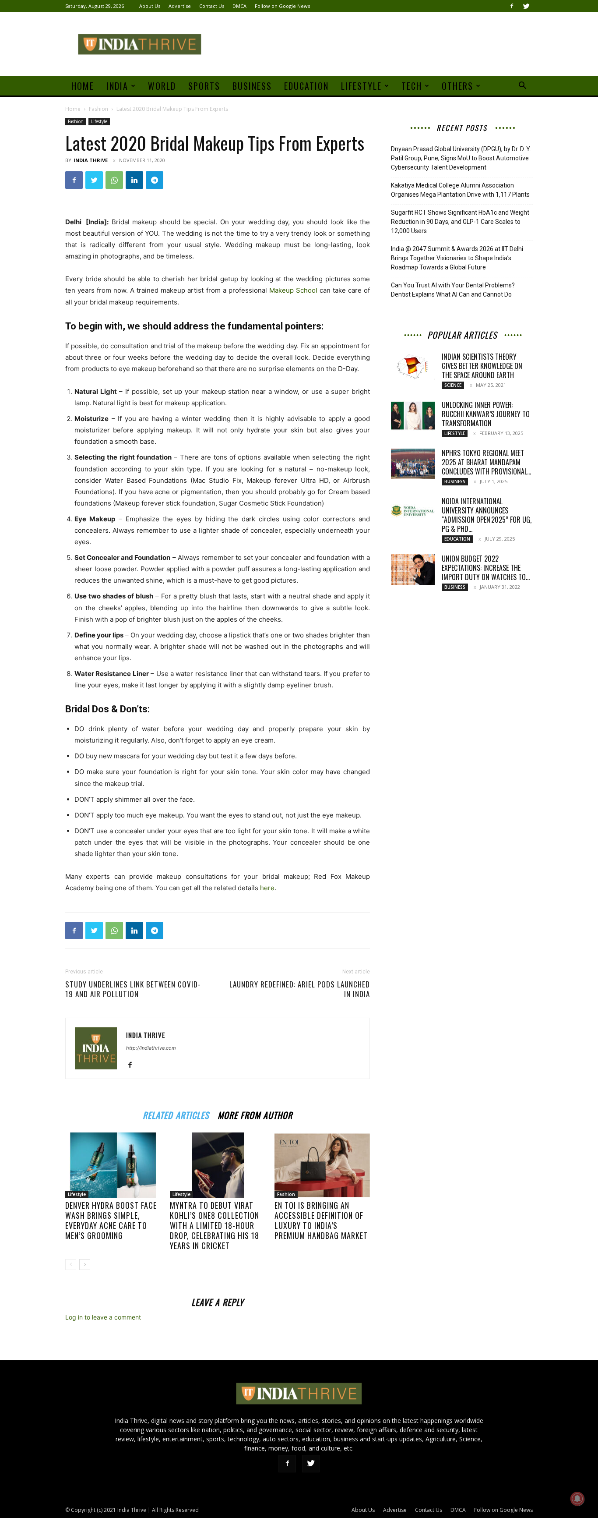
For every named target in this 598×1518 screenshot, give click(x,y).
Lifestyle (361, 85)
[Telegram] (154, 180)
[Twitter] (526, 6)
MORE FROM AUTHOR (255, 1113)
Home (82, 85)
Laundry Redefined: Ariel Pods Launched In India (299, 989)
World (162, 85)
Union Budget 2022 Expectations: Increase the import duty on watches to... (486, 567)
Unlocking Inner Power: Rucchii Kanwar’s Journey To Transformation (486, 414)
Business (252, 85)
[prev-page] (70, 1264)
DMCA (239, 6)
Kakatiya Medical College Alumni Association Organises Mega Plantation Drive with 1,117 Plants (460, 190)
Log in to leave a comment (103, 1317)
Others (457, 85)
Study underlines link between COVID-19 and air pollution (133, 989)
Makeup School (293, 290)
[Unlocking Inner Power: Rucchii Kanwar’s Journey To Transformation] (413, 415)
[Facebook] (511, 6)
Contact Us (211, 6)
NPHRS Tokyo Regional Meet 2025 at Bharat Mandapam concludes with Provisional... (486, 462)
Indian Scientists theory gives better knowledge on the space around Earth (482, 365)
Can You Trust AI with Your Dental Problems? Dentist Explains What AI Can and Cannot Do (453, 290)
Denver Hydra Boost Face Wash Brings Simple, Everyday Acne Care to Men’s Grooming (111, 1220)
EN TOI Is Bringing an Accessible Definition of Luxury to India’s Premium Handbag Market (321, 1220)
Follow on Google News (282, 6)
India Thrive (91, 160)
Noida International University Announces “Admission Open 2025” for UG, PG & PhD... (486, 515)
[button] (522, 86)
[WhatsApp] (114, 180)
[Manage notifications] (577, 1499)
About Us (149, 6)
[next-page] (84, 1264)
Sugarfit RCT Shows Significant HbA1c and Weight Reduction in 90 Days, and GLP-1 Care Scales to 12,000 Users (460, 221)
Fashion (98, 109)
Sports (204, 85)
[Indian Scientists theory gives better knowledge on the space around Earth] (413, 366)
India (117, 85)
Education (306, 85)
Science (452, 385)
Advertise (180, 6)
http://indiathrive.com (151, 1048)
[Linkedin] (134, 180)
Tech (411, 85)
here (267, 888)
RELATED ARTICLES (176, 1113)
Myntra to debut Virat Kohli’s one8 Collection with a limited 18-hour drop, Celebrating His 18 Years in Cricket (214, 1225)
